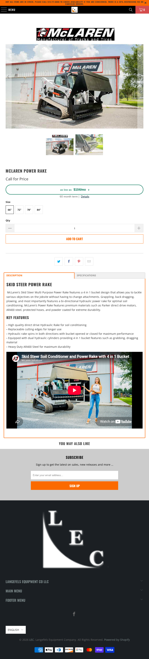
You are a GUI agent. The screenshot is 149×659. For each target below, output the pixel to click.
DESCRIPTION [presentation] (14, 275)
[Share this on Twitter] (59, 261)
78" (29, 209)
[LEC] (74, 10)
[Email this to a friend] (89, 261)
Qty (8, 220)
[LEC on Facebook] (74, 614)
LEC (31, 640)
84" (39, 209)
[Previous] (8, 77)
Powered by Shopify (117, 640)
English (13, 630)
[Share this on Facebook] (69, 261)
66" (10, 209)
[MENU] (2, 10)
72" (19, 209)
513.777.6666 (54, 1)
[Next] (140, 77)
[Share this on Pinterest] (79, 261)
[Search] (130, 10)
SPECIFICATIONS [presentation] (86, 275)
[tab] (39, 275)
